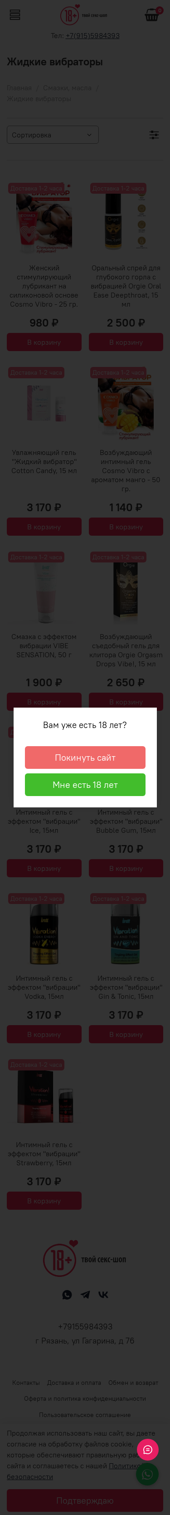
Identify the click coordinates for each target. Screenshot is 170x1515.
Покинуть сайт (85, 757)
